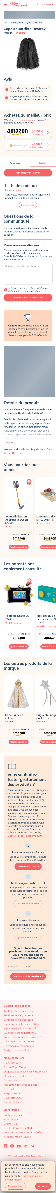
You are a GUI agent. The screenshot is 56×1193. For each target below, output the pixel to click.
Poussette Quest (13, 1097)
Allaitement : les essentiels (19, 1041)
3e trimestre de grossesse (18, 1019)
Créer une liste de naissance (20, 1032)
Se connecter (28, 205)
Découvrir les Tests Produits (25, 835)
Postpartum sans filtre (16, 1050)
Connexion (48, 4)
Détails (42, 163)
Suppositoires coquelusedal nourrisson (25, 1071)
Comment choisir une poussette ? (23, 1037)
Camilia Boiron (12, 1102)
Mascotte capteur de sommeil (20, 1084)
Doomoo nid (11, 1080)
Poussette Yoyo (12, 1062)
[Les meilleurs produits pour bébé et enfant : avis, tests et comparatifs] (19, 4)
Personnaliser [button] (15, 1186)
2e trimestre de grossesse (18, 1015)
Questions (15, 163)
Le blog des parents (17, 1005)
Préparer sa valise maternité (20, 1028)
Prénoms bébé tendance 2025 (21, 1024)
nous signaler (26, 120)
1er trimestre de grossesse (19, 1010)
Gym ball (9, 1089)
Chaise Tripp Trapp (15, 1067)
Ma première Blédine (15, 1075)
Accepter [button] (43, 1186)
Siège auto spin (12, 1093)
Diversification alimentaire (19, 1045)
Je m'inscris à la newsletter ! (28, 976)
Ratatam (19, 32)
